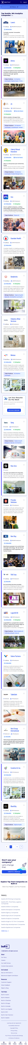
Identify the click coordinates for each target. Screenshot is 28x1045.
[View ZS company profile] (14, 122)
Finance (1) (16, 215)
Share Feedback (5, 985)
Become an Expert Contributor (9, 975)
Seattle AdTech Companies (9, 906)
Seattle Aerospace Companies (10, 909)
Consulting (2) (14, 127)
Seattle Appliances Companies (10, 927)
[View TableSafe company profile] (14, 707)
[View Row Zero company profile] (14, 478)
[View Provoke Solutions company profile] (14, 514)
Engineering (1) (15, 81)
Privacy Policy (14, 1030)
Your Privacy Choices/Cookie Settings (14, 1035)
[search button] (21, 2)
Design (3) (7, 442)
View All (4, 931)
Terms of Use (14, 1033)
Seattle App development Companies (13, 924)
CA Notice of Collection (14, 1038)
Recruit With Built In (7, 972)
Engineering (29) (19, 295)
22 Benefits (8, 663)
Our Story (4, 957)
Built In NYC (4, 1012)
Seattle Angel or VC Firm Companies (12, 921)
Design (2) (21, 127)
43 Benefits (8, 543)
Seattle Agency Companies (9, 912)
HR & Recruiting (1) (10, 633)
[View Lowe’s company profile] (14, 36)
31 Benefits (8, 283)
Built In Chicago (5, 1003)
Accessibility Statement (14, 1025)
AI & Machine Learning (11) (16, 296)
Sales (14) (7, 296)
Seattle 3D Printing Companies (11, 899)
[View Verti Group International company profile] (14, 743)
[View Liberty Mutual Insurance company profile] (14, 168)
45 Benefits (8, 362)
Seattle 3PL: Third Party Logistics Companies (11, 902)
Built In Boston (5, 997)
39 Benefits (8, 245)
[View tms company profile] (14, 213)
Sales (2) (12, 442)
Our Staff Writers (6, 963)
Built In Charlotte (6, 1000)
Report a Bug (5, 988)
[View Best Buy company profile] (14, 550)
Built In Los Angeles (6, 1009)
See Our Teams (19, 111)
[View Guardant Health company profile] (14, 252)
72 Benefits (8, 204)
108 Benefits (9, 29)
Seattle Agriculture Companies (10, 915)
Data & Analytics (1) (18, 631)
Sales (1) (17, 633)
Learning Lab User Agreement (14, 1023)
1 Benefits (8, 736)
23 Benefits (8, 429)
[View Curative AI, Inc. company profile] (14, 782)
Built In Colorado (5, 1006)
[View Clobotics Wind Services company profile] (14, 333)
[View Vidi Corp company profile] (14, 588)
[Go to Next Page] (21, 846)
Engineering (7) (18, 441)
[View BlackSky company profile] (14, 822)
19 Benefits (8, 813)
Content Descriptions (7, 966)
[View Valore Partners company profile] (14, 670)
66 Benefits (8, 67)
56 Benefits (8, 157)
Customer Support (6, 982)
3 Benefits (8, 581)
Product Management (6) (17, 173)
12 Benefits (8, 775)
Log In (25, 2)
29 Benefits (8, 619)
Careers (3, 960)
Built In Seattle (5, 1017)
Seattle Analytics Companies (10, 918)
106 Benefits (9, 111)
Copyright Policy (14, 1028)
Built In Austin (5, 994)
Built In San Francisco (7, 1015)
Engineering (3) (17, 824)
